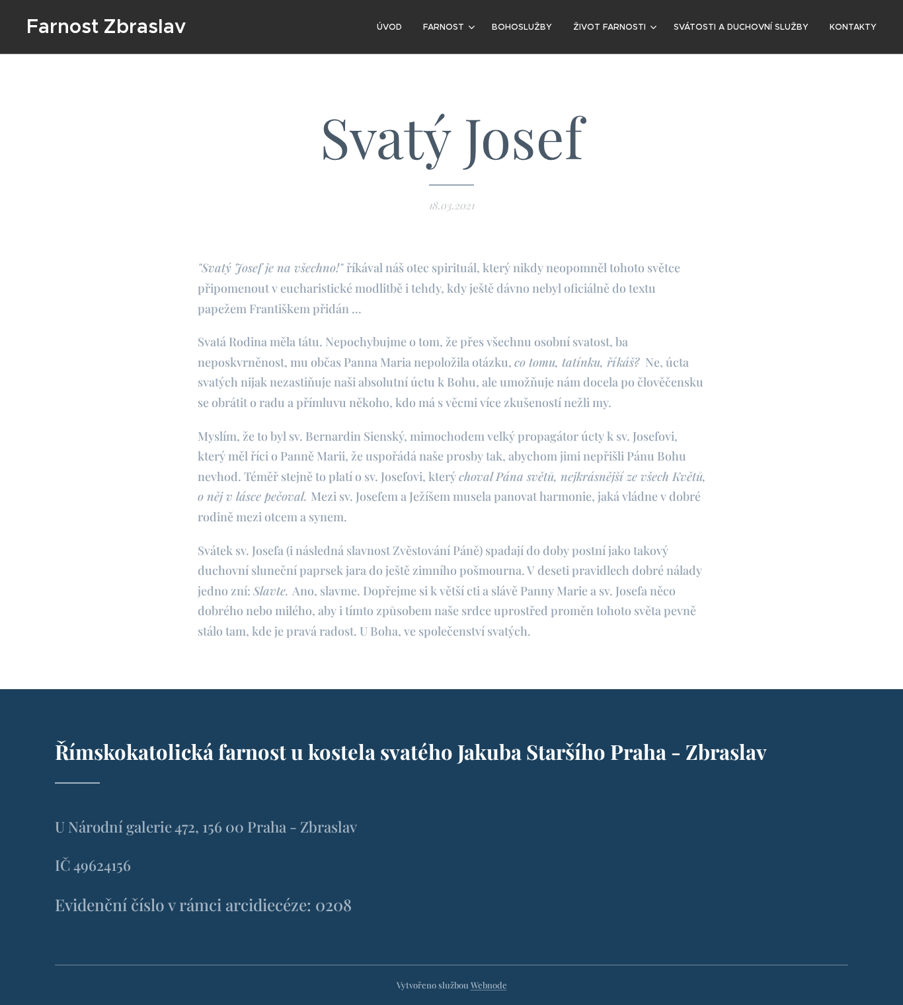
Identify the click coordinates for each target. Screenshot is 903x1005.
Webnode (489, 984)
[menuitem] (392, 27)
